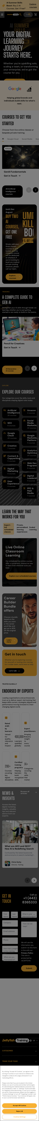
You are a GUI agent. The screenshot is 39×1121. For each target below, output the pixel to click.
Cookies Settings (20, 1117)
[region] (19, 1093)
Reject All (19, 1111)
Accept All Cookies (19, 1105)
